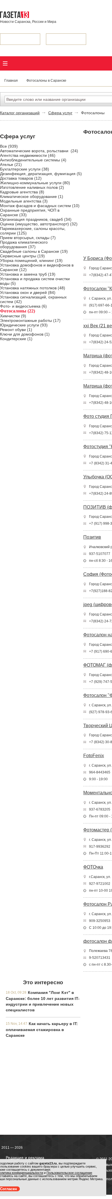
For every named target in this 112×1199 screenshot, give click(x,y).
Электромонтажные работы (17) (30, 320)
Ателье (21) (11, 164)
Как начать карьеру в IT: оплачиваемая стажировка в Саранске (42, 1029)
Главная (11, 81)
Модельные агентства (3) (24, 201)
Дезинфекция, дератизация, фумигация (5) (41, 173)
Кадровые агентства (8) (22, 192)
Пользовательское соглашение (69, 1172)
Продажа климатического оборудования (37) (24, 244)
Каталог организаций (20, 113)
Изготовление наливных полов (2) (32, 187)
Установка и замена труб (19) (27, 274)
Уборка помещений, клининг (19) (31, 260)
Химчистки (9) (13, 316)
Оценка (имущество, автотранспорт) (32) (39, 224)
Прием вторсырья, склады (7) (28, 237)
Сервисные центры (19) (22, 256)
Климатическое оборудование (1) (31, 196)
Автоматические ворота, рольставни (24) (39, 151)
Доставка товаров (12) (21, 178)
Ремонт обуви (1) (16, 329)
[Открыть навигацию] (5, 63)
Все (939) (9, 146)
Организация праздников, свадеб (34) (36, 219)
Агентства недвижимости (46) (27, 155)
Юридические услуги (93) (24, 325)
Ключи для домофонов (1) (25, 334)
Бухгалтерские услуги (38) (24, 169)
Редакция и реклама (25, 1157)
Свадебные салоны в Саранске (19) (34, 251)
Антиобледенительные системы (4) (33, 160)
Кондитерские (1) (16, 338)
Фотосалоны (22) (17, 310)
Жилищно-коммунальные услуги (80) (35, 183)
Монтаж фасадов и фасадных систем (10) (40, 205)
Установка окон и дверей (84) (27, 292)
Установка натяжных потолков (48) (32, 288)
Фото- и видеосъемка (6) (23, 306)
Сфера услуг (60, 113)
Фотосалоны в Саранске (46, 81)
